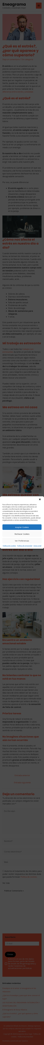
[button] (40, 499)
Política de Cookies (9, 546)
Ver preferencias (22, 540)
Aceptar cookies (22, 527)
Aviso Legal (37, 546)
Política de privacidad (24, 546)
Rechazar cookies (22, 534)
